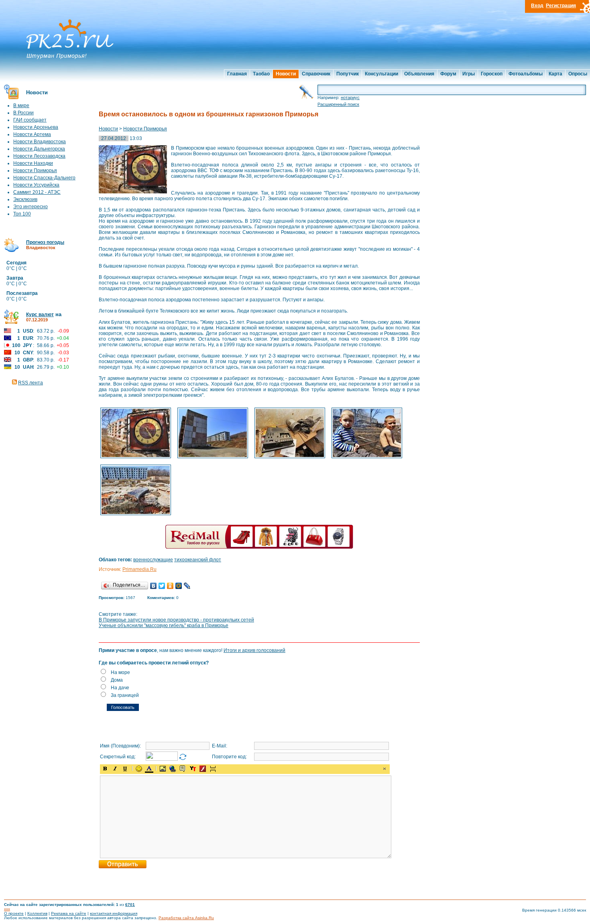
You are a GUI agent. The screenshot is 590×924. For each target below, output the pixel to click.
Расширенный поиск (338, 104)
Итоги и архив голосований (254, 650)
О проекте (14, 913)
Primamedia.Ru (139, 569)
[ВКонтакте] (153, 586)
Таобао (261, 74)
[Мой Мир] (179, 586)
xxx (7, 909)
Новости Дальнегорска (39, 149)
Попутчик (347, 74)
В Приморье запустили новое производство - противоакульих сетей (176, 620)
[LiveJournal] (187, 586)
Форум (448, 74)
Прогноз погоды (45, 242)
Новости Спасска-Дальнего (44, 178)
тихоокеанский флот (197, 560)
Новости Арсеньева (35, 127)
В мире (21, 105)
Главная (237, 74)
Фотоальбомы (526, 74)
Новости (286, 74)
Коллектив (37, 913)
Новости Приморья (35, 170)
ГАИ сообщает (30, 120)
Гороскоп (492, 74)
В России (23, 113)
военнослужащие (153, 560)
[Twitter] (162, 586)
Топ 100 (22, 214)
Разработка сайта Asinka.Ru (186, 918)
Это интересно (30, 206)
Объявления (419, 74)
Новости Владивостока (39, 141)
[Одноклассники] (170, 586)
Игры (468, 74)
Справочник (316, 74)
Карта (555, 74)
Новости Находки (33, 163)
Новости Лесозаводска (39, 156)
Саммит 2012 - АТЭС (37, 192)
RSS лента (30, 383)
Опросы (577, 74)
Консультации (381, 74)
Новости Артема (32, 134)
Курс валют (40, 314)
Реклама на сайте (68, 913)
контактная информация (113, 913)
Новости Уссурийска (36, 185)
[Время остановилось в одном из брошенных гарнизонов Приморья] (136, 457)
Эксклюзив (25, 199)
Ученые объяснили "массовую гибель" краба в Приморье (163, 625)
